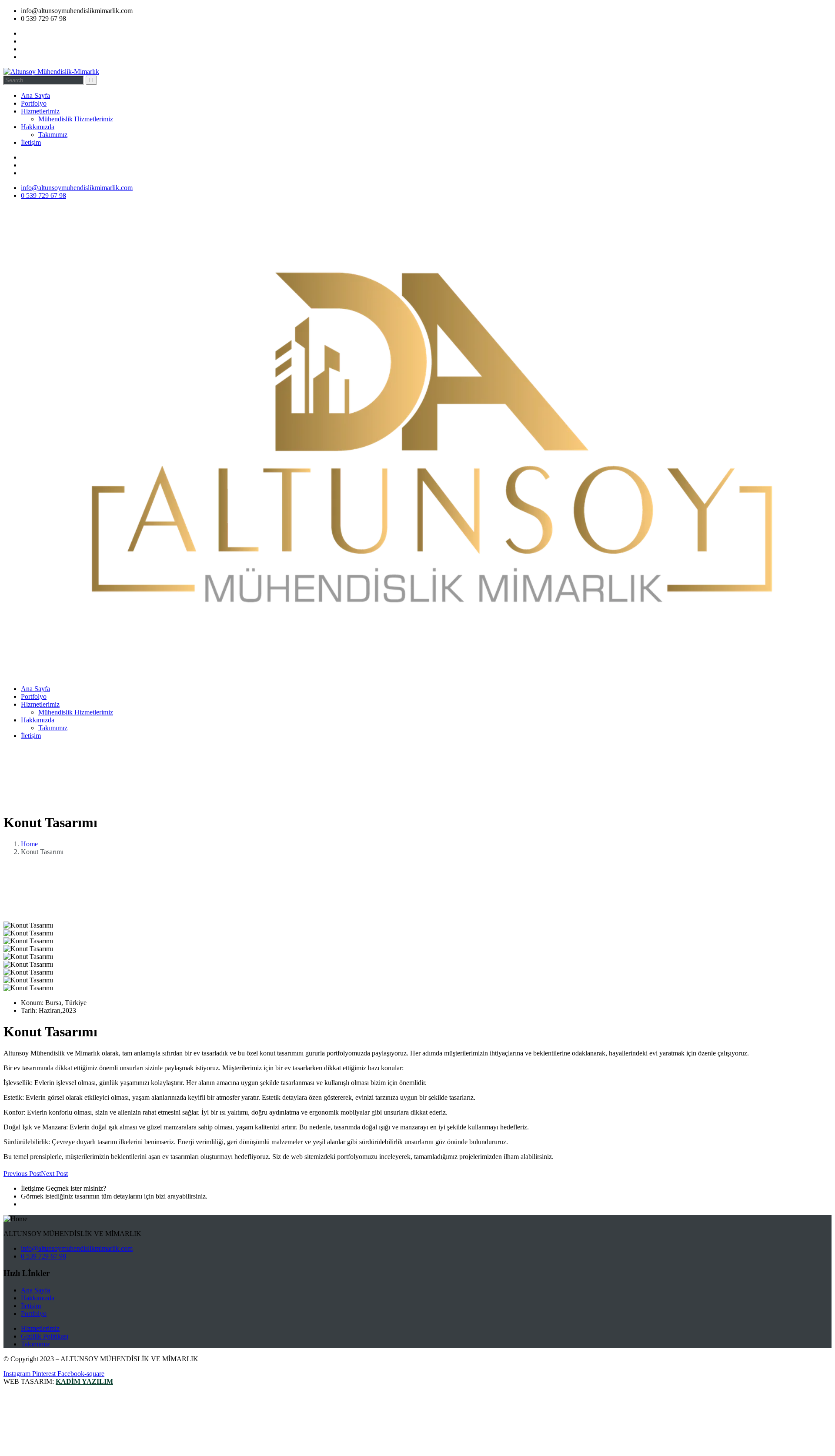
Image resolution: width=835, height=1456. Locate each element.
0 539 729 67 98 (43, 1204)
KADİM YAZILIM (84, 1381)
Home (29, 844)
